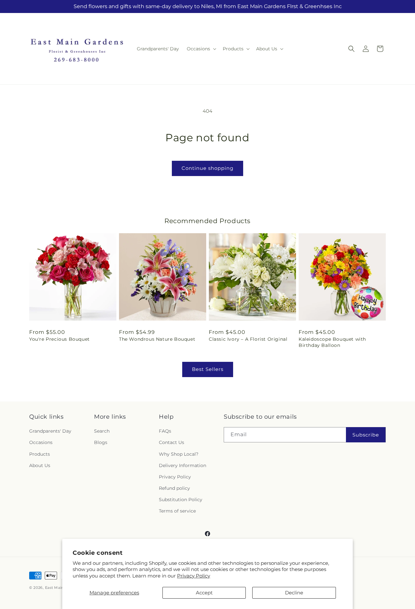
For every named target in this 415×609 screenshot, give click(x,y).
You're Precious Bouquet (59, 339)
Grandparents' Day (50, 431)
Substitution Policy (180, 499)
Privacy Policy (193, 576)
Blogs (100, 442)
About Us (39, 465)
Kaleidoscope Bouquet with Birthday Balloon (332, 342)
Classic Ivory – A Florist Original (248, 339)
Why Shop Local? (178, 454)
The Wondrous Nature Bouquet (157, 339)
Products (39, 454)
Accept (204, 593)
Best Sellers (207, 369)
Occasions (41, 442)
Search (102, 431)
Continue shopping (207, 168)
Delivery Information (182, 465)
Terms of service (177, 511)
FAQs (165, 431)
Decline (294, 593)
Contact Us (171, 442)
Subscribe (365, 435)
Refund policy (174, 488)
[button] (201, 49)
